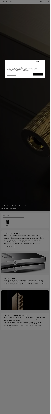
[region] (25, 69)
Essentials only (39, 61)
